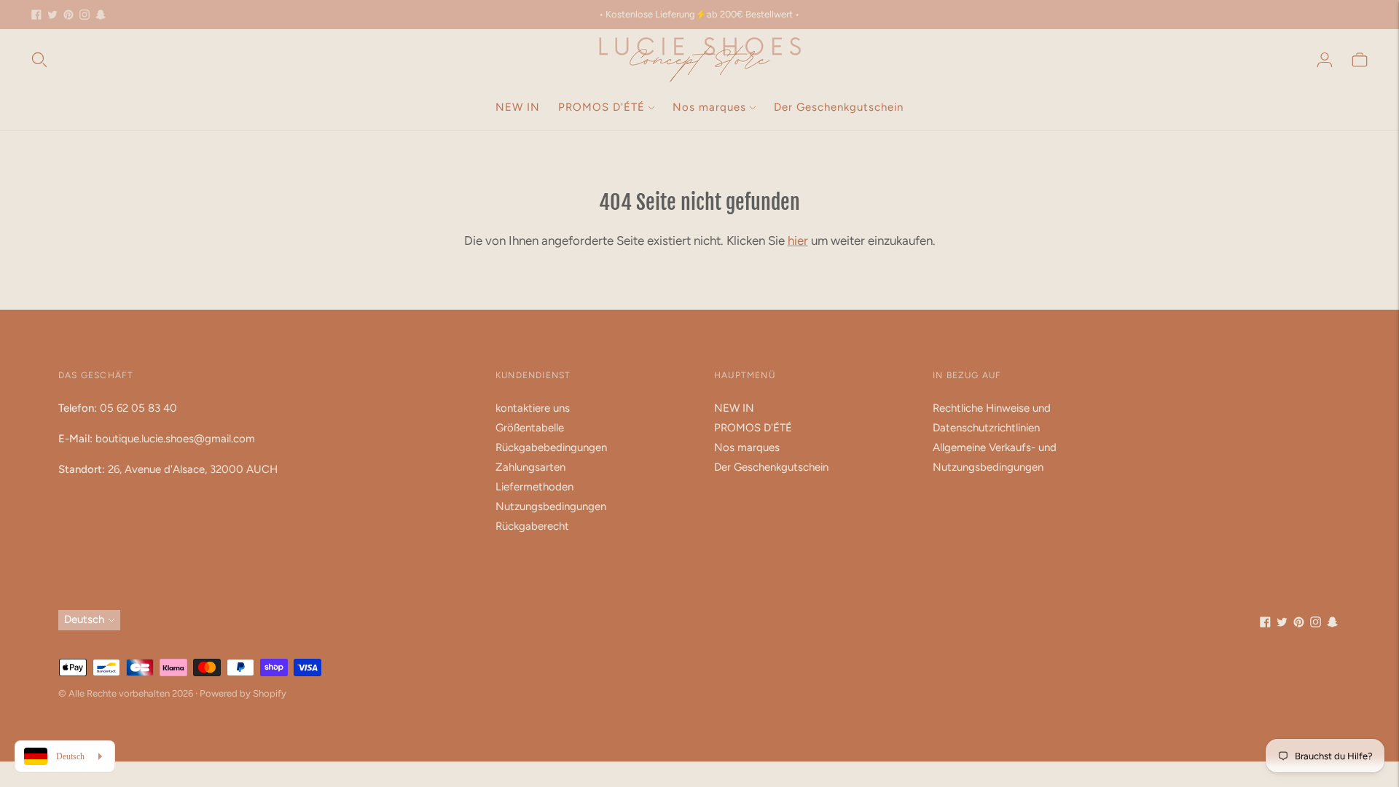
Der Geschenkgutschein (839, 107)
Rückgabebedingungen (551, 447)
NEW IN (517, 107)
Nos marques (709, 107)
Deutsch (84, 619)
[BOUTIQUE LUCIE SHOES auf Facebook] (36, 14)
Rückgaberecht (532, 526)
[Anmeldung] (1324, 60)
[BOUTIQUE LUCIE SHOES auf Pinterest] (68, 14)
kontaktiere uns (532, 408)
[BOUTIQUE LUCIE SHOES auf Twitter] (52, 14)
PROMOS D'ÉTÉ (601, 107)
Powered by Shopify (243, 693)
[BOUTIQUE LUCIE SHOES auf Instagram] (84, 14)
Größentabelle (529, 427)
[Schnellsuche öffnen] (39, 60)
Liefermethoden (534, 486)
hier (798, 240)
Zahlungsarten (530, 467)
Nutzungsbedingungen (550, 506)
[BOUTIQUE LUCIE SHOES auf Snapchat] (100, 14)
